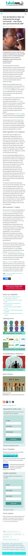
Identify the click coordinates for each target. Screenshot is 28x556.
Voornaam (9, 426)
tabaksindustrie (8, 534)
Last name (9, 496)
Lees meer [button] (22, 549)
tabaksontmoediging (13, 531)
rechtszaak (19, 534)
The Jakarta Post (18, 113)
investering (8, 273)
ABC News (18, 101)
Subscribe (13, 503)
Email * (8, 485)
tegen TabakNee (9, 262)
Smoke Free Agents (7, 211)
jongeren (14, 273)
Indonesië (19, 273)
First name (9, 490)
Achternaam (9, 432)
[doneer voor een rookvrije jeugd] (14, 291)
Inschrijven (13, 439)
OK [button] (14, 553)
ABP (12, 275)
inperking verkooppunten (11, 539)
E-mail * (8, 420)
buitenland (7, 536)
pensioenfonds (6, 275)
